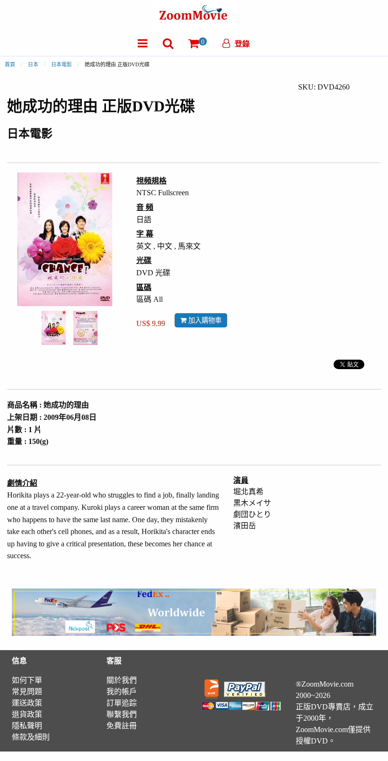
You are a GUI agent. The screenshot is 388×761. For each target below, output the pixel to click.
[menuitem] (142, 43)
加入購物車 (203, 320)
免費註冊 (121, 726)
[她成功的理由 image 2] (85, 328)
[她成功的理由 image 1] (54, 328)
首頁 (10, 64)
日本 (33, 64)
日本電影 (61, 64)
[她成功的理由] (54, 327)
